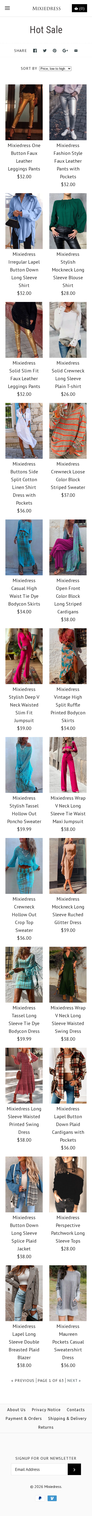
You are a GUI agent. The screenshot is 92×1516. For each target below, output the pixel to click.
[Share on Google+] (65, 50)
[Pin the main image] (54, 50)
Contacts (76, 1409)
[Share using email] (76, 50)
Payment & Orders (24, 1418)
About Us (16, 1409)
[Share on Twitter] (45, 50)
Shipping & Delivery (67, 1418)
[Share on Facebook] (35, 50)
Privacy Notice (46, 1409)
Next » (74, 1380)
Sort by (29, 68)
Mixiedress (52, 1486)
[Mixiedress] (46, 8)
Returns (46, 1427)
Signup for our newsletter (46, 1458)
